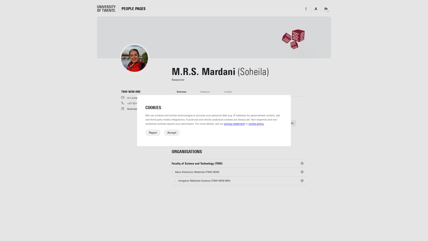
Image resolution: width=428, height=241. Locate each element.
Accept (171, 132)
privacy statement (234, 123)
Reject (153, 132)
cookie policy (256, 123)
